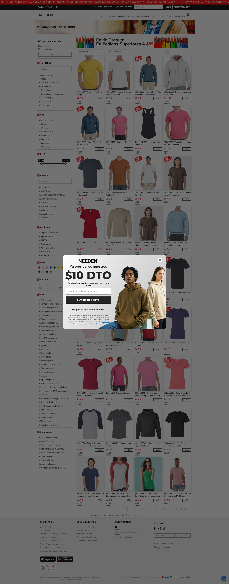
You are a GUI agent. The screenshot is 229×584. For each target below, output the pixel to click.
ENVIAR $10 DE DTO (88, 300)
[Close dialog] (160, 260)
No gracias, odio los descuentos (88, 309)
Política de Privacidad (96, 324)
